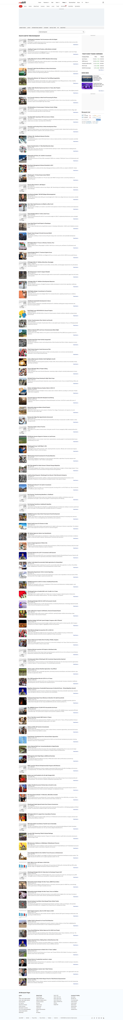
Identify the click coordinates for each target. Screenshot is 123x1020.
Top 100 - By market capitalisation (25, 1009)
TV (82, 2)
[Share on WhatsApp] (92, 1018)
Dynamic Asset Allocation (40, 1009)
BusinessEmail (72, 2)
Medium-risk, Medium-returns (41, 1000)
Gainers (48, 6)
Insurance (43, 6)
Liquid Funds (38, 1007)
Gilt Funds (38, 1003)
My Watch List (73, 998)
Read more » (75, 44)
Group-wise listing (22, 1001)
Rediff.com (65, 1017)
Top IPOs (22, 1003)
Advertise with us (74, 1009)
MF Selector (38, 1012)
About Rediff (21, 1017)
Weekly (25, 998)
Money (64, 2)
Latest (28, 27)
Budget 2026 (56, 1004)
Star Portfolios (63, 6)
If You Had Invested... (74, 1000)
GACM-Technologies (86, 68)
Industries (62, 27)
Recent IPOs (21, 1004)
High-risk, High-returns (40, 998)
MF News (55, 1003)
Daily (23, 998)
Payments (46, 2)
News (57, 2)
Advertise (27, 1017)
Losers (53, 6)
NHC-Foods (84, 65)
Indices (25, 6)
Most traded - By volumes (23, 1007)
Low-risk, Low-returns (39, 1001)
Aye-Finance (84, 59)
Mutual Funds (36, 6)
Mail (52, 2)
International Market (37, 27)
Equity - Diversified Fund (58, 1001)
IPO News (25, 1004)
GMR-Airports (85, 61)
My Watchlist (77, 6)
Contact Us (56, 1017)
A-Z (19, 997)
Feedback (49, 1017)
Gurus (78, 2)
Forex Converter (74, 1003)
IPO (58, 27)
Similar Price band (22, 1006)
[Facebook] (96, 1018)
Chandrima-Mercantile (86, 63)
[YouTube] (101, 1018)
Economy (46, 27)
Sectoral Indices (74, 1006)
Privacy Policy (34, 1017)
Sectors (30, 6)
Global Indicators (74, 1001)
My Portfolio (70, 6)
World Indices (73, 1007)
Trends (57, 6)
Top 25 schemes (39, 997)
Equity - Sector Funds (57, 998)
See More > (101, 70)
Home (39, 2)
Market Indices (73, 1004)
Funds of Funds (39, 1004)
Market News (23, 27)
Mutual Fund (53, 27)
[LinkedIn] (103, 1018)
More (86, 2)
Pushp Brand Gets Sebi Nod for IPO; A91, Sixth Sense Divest (98, 85)
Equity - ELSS (56, 995)
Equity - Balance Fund (57, 1000)
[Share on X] (94, 1018)
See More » (101, 90)
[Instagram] (98, 1018)
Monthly (28, 998)
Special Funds (38, 1006)
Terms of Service (42, 1017)
